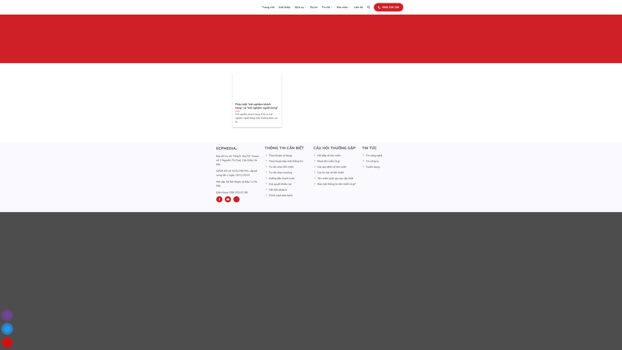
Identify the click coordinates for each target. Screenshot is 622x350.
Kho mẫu (342, 7)
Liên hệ (358, 7)
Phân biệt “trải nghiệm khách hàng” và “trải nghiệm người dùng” (256, 106)
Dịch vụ (299, 7)
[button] (368, 7)
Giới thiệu (284, 7)
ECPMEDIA (226, 148)
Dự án (313, 7)
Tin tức (326, 7)
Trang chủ (268, 7)
